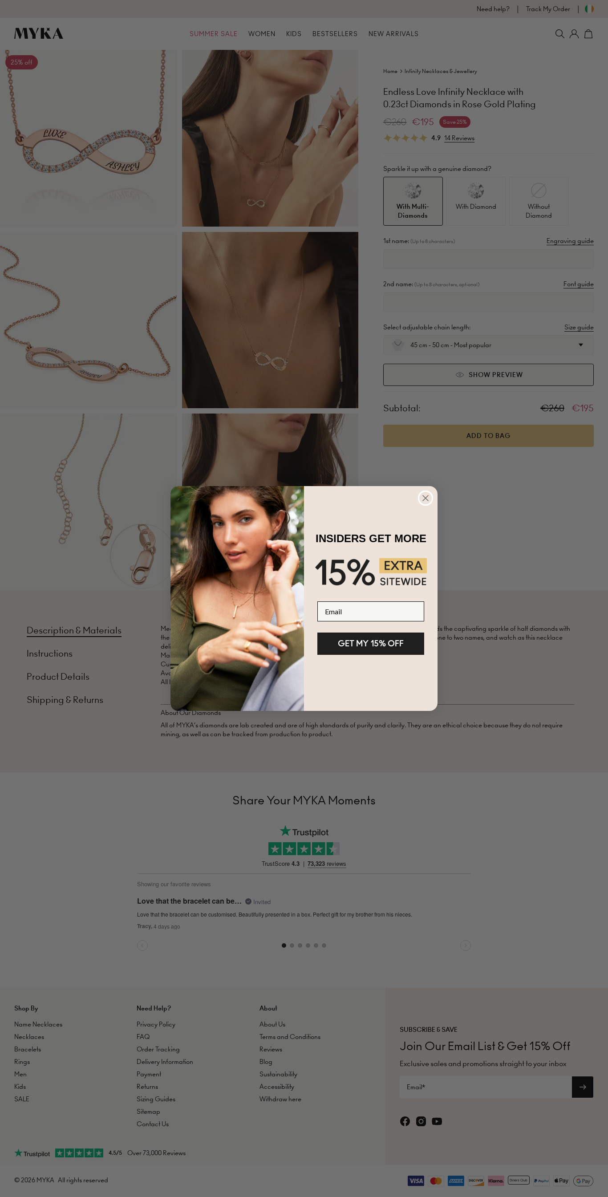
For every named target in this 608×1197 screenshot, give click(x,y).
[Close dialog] (425, 498)
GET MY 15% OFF (371, 643)
